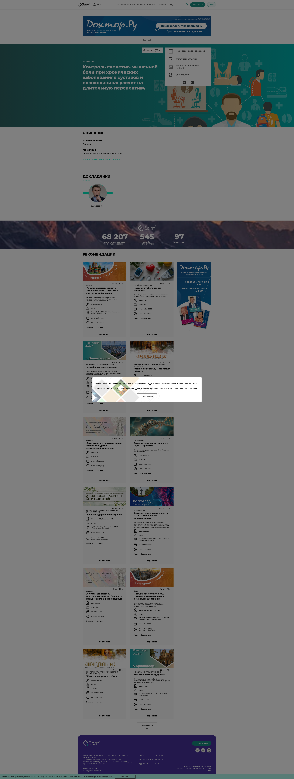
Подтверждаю (147, 396)
